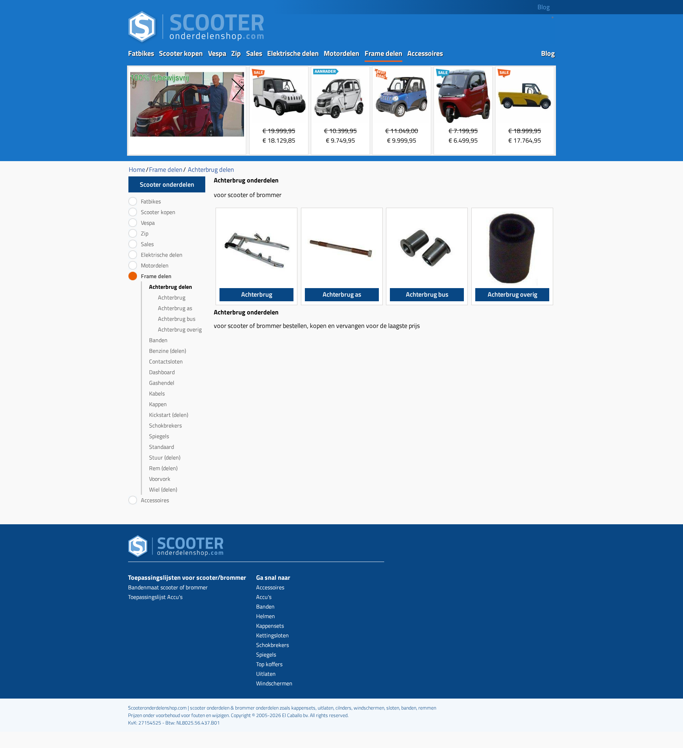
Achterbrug (171, 297)
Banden (158, 340)
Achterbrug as (175, 308)
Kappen (158, 404)
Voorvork (159, 478)
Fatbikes (141, 53)
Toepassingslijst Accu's (155, 597)
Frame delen (383, 53)
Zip (236, 53)
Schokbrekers (165, 425)
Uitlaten (266, 673)
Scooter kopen (181, 53)
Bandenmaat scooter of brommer (168, 587)
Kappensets (270, 625)
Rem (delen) (163, 468)
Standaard (161, 446)
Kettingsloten (272, 635)
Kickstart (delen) (168, 414)
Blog (544, 7)
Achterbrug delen (170, 286)
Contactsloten (166, 361)
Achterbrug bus (176, 318)
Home (137, 169)
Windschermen (274, 683)
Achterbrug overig (180, 329)
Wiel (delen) (163, 489)
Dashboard (162, 372)
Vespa (217, 53)
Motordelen (341, 53)
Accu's (263, 597)
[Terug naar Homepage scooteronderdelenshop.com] (196, 43)
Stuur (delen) (164, 457)
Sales (254, 53)
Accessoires (425, 53)
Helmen (265, 616)
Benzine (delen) (167, 350)
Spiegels (159, 436)
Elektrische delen (293, 53)
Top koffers (269, 664)
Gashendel (161, 382)
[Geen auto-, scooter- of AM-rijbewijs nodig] (187, 137)
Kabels (157, 393)
